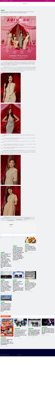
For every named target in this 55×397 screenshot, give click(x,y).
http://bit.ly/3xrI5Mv (19, 219)
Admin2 (2, 14)
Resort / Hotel (20, 7)
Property (12, 7)
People (9, 7)
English (35, 7)
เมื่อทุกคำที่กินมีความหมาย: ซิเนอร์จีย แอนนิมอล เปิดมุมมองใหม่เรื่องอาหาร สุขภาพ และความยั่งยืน (30, 249)
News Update (31, 7)
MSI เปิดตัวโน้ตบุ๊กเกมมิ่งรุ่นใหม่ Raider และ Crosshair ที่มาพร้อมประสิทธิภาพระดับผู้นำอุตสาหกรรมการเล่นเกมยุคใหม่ (48, 331)
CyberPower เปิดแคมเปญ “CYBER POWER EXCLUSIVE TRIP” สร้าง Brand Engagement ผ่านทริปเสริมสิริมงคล (7, 342)
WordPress (10, 354)
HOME (3, 7)
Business (6, 7)
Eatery (24, 7)
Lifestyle (16, 7)
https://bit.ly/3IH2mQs (10, 220)
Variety (27, 7)
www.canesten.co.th (27, 218)
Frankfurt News (15, 354)
